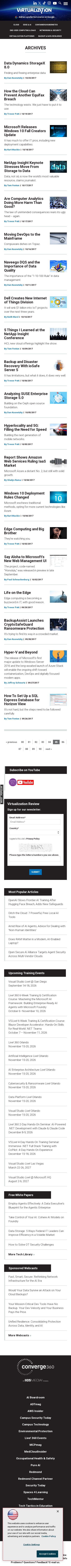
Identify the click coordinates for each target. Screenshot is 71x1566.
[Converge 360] (35, 1367)
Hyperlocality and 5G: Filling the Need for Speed (25, 427)
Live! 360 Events (35, 1438)
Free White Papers (21, 1195)
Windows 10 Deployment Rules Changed (24, 495)
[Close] (57, 1511)
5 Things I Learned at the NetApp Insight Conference (24, 334)
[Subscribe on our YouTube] (19, 785)
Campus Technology (35, 1424)
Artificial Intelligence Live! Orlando (28, 1056)
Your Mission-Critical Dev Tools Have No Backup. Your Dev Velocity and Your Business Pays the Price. (36, 1308)
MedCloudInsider (35, 1451)
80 (22, 742)
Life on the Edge (17, 593)
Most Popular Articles (23, 892)
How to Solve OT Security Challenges (31, 1244)
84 (49, 742)
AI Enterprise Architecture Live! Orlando (31, 1069)
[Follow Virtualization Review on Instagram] (49, 3)
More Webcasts (18, 1335)
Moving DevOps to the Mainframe (22, 236)
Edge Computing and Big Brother (24, 531)
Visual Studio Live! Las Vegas (26, 1163)
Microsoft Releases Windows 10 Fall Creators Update (25, 131)
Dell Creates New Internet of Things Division (25, 300)
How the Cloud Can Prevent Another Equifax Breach (24, 95)
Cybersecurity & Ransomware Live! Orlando (34, 1083)
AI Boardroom (36, 1397)
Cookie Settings (31, 1544)
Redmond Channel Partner (35, 1478)
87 (19, 749)
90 (40, 749)
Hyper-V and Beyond (20, 652)
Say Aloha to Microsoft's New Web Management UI (25, 559)
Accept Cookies (47, 1554)
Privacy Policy (32, 839)
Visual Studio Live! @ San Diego (27, 981)
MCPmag (35, 1444)
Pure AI (35, 1465)
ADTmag (35, 1404)
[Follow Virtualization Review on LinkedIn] (35, 3)
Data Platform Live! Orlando (25, 1097)
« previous (11, 742)
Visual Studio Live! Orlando (24, 1110)
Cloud (16, 25)
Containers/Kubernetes (46, 25)
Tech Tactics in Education (36, 1505)
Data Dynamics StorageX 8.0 (24, 65)
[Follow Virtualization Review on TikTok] (44, 3)
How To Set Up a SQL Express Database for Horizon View (22, 700)
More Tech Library (20, 1254)
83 (42, 742)
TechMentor (35, 1499)
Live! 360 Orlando (18, 1042)
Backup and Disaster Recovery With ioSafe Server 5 (22, 366)
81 (29, 742)
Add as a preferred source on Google (36, 17)
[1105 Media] (35, 1381)
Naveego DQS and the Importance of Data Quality (22, 266)
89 (33, 749)
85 (56, 742)
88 (26, 749)
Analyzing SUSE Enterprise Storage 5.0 (26, 396)
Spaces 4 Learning (35, 1492)
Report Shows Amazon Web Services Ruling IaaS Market (25, 461)
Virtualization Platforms (21, 36)
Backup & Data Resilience (50, 36)
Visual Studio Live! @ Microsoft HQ (29, 1177)
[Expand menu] (66, 4)
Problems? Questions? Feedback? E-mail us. (35, 1562)
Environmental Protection (36, 1431)
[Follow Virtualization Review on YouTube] (55, 3)
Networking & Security (50, 30)
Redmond (35, 1472)
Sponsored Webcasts (23, 1268)
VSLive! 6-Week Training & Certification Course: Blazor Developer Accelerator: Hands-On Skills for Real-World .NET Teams (36, 1024)
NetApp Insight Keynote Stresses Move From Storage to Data (23, 167)
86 (63, 742)
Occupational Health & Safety (35, 1458)
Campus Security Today (35, 1417)
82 (36, 742)
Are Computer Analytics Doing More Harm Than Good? (23, 203)
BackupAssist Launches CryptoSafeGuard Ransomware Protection (24, 624)
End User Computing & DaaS (23, 30)
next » (49, 749)
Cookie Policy (48, 1536)
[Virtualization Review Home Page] (35, 11)
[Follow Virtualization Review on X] (39, 3)
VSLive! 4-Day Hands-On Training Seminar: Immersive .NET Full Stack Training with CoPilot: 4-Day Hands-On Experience (33, 1146)
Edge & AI (27, 25)
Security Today (35, 1485)
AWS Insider (35, 1411)
